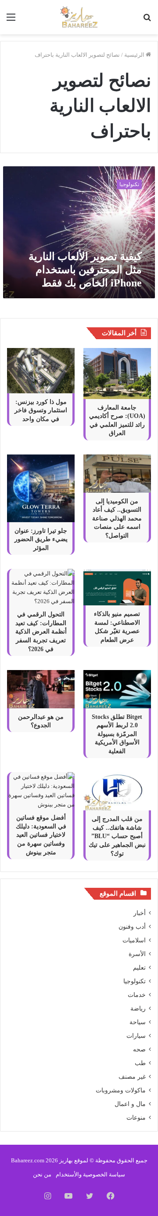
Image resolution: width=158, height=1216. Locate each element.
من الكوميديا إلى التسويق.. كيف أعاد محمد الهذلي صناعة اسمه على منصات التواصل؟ (117, 518)
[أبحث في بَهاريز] (147, 20)
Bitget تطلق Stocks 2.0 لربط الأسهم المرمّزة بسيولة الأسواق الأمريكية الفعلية (117, 734)
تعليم (139, 967)
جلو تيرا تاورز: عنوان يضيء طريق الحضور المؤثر (41, 539)
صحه (139, 1049)
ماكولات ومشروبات (121, 1090)
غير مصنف (132, 1076)
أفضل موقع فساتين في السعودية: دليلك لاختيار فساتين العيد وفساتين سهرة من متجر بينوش (41, 834)
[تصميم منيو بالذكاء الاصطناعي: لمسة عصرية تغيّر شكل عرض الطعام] (117, 587)
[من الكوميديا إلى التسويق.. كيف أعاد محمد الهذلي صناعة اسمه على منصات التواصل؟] (117, 473)
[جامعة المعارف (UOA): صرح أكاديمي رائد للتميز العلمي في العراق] (117, 373)
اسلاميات (134, 940)
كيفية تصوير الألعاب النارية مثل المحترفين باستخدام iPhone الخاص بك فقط (85, 270)
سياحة (137, 1022)
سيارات (136, 1036)
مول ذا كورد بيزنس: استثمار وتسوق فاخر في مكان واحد (40, 410)
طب (140, 1063)
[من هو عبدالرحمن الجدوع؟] (41, 689)
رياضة (138, 1008)
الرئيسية (135, 54)
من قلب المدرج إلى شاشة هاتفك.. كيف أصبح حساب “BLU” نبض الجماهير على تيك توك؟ (117, 836)
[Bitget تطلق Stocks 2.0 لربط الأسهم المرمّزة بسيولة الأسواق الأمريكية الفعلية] (117, 689)
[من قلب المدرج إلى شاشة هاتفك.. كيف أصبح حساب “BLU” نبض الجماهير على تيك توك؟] (117, 791)
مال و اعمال (130, 1104)
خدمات (137, 995)
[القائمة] (11, 20)
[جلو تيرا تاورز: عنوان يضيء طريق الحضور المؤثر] (41, 488)
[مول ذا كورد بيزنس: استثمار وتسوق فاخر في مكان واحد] (41, 370)
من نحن (42, 1174)
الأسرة (137, 954)
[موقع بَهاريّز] (79, 17)
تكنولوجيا (134, 981)
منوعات (136, 1117)
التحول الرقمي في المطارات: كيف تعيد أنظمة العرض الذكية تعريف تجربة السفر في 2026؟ (41, 631)
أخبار (139, 913)
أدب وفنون (132, 926)
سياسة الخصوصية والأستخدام (90, 1174)
